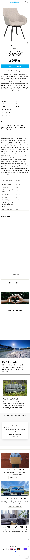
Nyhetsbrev (14, 543)
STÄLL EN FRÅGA (15, 278)
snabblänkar (15, 546)
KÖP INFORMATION (15, 275)
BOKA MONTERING (15, 535)
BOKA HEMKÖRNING (15, 506)
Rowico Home (15, 51)
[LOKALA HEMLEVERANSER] (15, 488)
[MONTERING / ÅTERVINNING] (15, 517)
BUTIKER (15, 539)
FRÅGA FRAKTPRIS (15, 477)
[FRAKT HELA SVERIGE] (15, 460)
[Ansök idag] (15, 298)
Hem (14, 48)
